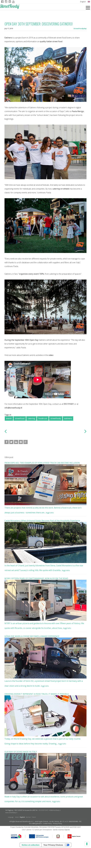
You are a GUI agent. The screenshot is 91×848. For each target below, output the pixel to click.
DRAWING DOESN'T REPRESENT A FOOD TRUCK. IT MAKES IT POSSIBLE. (37, 694)
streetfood (19, 418)
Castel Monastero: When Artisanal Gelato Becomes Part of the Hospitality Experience (42, 520)
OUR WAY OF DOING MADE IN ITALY (21, 751)
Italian (17, 817)
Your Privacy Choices (53, 845)
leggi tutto (50, 512)
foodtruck (42, 418)
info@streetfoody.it (55, 810)
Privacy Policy (57, 823)
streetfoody (55, 418)
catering (31, 418)
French (34, 817)
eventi (9, 418)
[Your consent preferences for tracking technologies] (87, 844)
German (28, 817)
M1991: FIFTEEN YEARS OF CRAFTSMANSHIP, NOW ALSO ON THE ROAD (36, 578)
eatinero (68, 418)
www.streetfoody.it (11, 813)
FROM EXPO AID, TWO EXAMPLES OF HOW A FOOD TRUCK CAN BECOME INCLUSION (42, 463)
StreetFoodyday (80, 28)
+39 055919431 (43, 810)
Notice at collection (30, 845)
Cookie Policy (47, 823)
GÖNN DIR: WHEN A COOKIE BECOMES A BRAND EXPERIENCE (32, 636)
